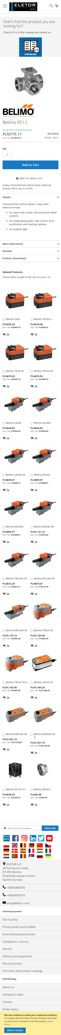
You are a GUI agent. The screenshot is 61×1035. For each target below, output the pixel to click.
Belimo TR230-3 (43, 319)
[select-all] (45, 277)
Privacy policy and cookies (19, 927)
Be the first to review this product (17, 130)
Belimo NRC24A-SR (16, 630)
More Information (13, 243)
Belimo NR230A (14, 526)
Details (7, 197)
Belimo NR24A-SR (44, 526)
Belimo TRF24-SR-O (17, 682)
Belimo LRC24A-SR (44, 578)
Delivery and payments (17, 956)
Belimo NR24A (42, 474)
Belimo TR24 (13, 319)
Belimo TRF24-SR (43, 630)
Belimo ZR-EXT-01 (16, 789)
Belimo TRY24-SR (43, 371)
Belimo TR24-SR (15, 371)
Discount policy (12, 963)
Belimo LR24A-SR (15, 474)
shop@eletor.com (18, 903)
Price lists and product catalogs (23, 971)
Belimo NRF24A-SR (16, 734)
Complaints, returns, (16, 942)
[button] (4, 334)
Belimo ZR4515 (42, 789)
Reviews (7, 251)
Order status (11, 1009)
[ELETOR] (23, 6)
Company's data (13, 994)
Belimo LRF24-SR (43, 682)
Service (7, 949)
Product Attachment (14, 258)
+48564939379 (15, 895)
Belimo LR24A (13, 422)
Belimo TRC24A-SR (16, 578)
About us (8, 987)
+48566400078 (15, 887)
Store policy (10, 919)
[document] (31, 1023)
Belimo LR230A (42, 422)
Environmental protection (19, 934)
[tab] (30, 197)
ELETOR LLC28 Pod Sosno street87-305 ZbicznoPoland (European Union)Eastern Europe (19, 871)
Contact (8, 1002)
